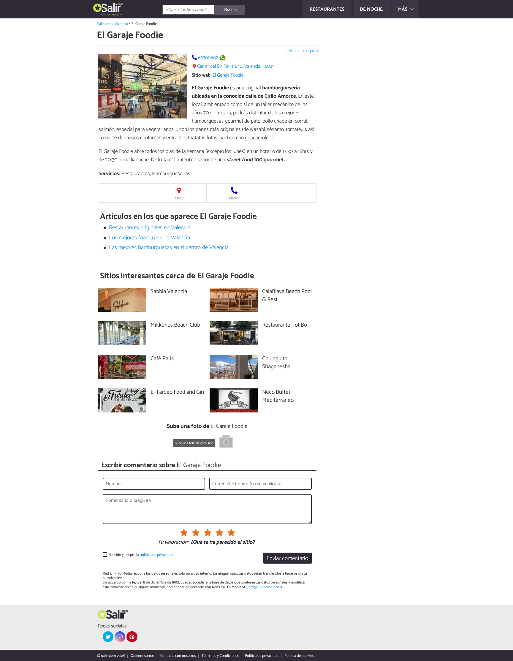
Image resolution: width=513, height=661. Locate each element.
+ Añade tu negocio (302, 51)
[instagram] (120, 636)
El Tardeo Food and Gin (177, 392)
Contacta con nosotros (178, 656)
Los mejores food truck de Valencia (149, 237)
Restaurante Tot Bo (284, 325)
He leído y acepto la (140, 555)
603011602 (208, 58)
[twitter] (108, 636)
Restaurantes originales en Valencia (149, 227)
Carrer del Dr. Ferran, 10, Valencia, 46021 (235, 66)
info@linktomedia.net (264, 587)
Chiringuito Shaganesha (276, 363)
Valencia (121, 24)
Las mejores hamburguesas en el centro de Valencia (169, 247)
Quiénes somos (142, 656)
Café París (162, 359)
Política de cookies (299, 656)
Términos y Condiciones (220, 656)
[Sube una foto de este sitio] (226, 442)
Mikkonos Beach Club (175, 325)
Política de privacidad (261, 656)
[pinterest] (131, 636)
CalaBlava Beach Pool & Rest (287, 296)
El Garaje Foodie (228, 75)
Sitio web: (201, 75)
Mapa (179, 198)
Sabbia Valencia (169, 292)
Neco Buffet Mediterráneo (278, 396)
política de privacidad (156, 555)
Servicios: (109, 173)
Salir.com (104, 24)
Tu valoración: (173, 542)
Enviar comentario (287, 558)
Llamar (234, 198)
